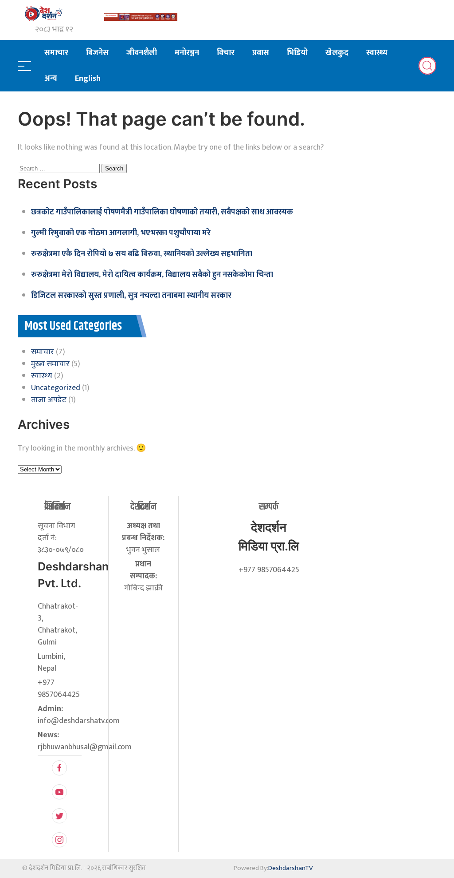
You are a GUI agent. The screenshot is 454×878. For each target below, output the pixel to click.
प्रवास (260, 52)
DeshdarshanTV (290, 868)
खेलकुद (336, 52)
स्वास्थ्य (376, 52)
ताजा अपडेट (49, 400)
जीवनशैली (141, 52)
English (88, 78)
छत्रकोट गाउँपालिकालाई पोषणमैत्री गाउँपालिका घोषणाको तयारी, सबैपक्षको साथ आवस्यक (162, 212)
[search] (427, 66)
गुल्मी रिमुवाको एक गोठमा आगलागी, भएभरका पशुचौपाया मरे (121, 233)
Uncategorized (55, 388)
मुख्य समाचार (50, 364)
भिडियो (297, 52)
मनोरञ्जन (187, 52)
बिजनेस (97, 52)
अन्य (50, 78)
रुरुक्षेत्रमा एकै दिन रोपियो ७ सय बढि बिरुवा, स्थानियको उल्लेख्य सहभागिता (141, 254)
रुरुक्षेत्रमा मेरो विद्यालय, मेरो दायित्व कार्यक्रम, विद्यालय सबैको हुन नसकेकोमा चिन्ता (152, 274)
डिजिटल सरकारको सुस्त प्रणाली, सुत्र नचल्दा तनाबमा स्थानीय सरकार (131, 295)
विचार (226, 52)
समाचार (56, 52)
